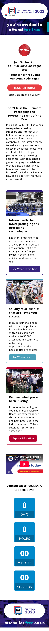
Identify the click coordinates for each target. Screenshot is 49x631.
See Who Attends (23, 357)
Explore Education (23, 438)
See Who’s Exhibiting (25, 269)
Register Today (24, 87)
